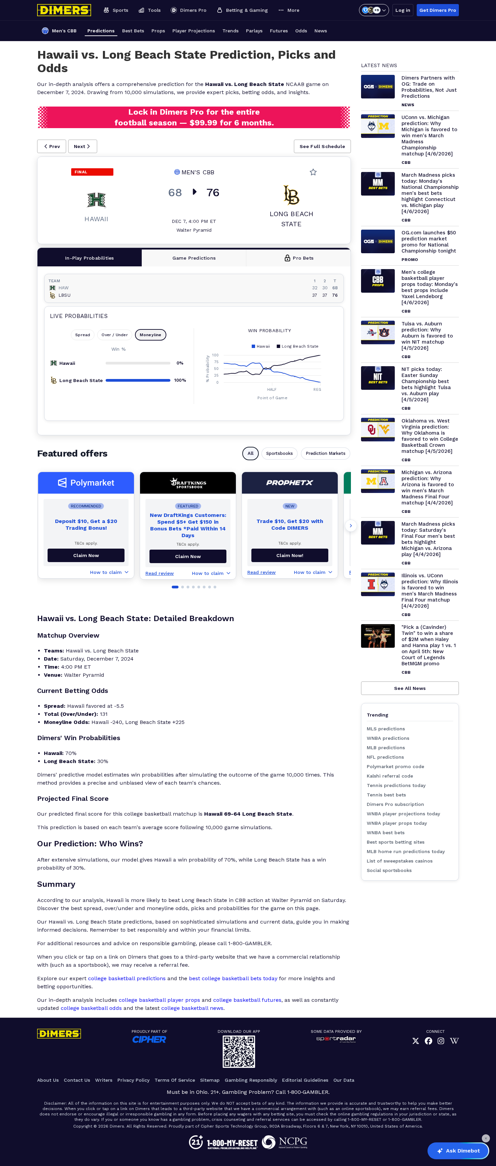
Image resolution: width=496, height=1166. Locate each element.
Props (158, 30)
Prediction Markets (326, 453)
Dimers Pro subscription (395, 804)
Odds (301, 30)
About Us (48, 1080)
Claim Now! (289, 555)
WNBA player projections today (403, 813)
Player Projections (193, 30)
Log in (402, 10)
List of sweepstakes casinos (400, 861)
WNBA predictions (388, 738)
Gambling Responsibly (251, 1080)
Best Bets (133, 30)
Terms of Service (175, 1080)
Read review (159, 573)
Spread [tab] (82, 334)
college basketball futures (247, 1000)
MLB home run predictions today (406, 851)
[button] (51, 146)
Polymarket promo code (395, 766)
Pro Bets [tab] (303, 258)
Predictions (101, 30)
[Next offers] (351, 526)
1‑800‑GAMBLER (307, 1092)
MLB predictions (386, 747)
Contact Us (77, 1080)
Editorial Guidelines (305, 1080)
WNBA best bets (386, 832)
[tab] (89, 258)
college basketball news (192, 1008)
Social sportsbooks (389, 870)
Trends (230, 30)
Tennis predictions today (396, 785)
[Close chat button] (486, 1138)
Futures (279, 30)
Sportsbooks (279, 453)
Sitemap (210, 1080)
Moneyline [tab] (151, 334)
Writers (103, 1080)
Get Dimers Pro (437, 10)
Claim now (188, 556)
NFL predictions (385, 757)
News (320, 30)
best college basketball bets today (233, 978)
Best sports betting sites (395, 842)
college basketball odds (91, 1008)
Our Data (343, 1080)
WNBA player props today (397, 823)
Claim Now (86, 555)
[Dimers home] (64, 10)
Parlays (254, 30)
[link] (415, 1041)
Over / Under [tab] (115, 334)
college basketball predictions (127, 978)
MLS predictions (386, 728)
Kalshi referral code (390, 776)
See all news (410, 688)
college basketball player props (159, 1000)
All (250, 453)
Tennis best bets (386, 794)
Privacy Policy (133, 1080)
